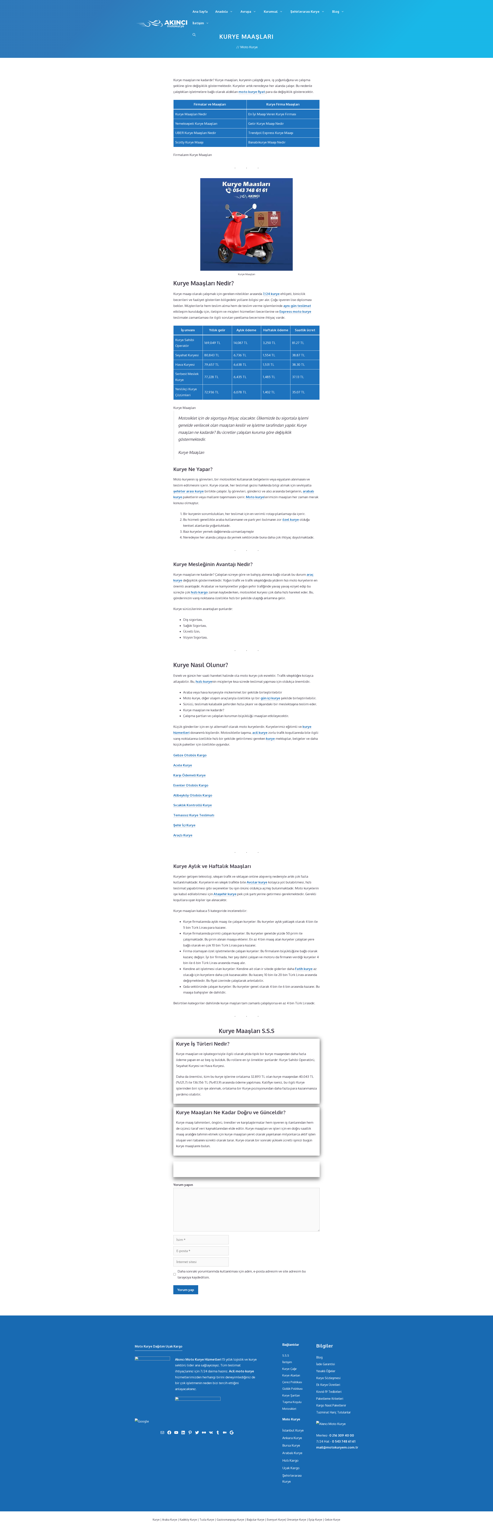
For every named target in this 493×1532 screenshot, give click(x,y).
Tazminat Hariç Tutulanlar (333, 1412)
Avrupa (246, 11)
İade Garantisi (325, 1364)
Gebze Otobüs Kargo (190, 755)
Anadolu (221, 11)
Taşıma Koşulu (292, 1402)
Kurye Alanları (291, 1375)
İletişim (198, 23)
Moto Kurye (249, 47)
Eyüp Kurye (315, 1519)
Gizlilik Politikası (292, 1388)
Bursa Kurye (291, 1445)
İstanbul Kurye (293, 1430)
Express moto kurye (295, 311)
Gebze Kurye (332, 1519)
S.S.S (285, 1355)
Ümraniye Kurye (296, 1519)
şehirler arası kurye (188, 491)
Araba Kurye (169, 1519)
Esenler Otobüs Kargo (190, 785)
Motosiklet (289, 1409)
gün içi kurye (270, 698)
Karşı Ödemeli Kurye (189, 775)
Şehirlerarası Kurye (304, 11)
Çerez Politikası (292, 1382)
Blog (335, 11)
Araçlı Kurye (182, 835)
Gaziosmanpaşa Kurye (230, 1519)
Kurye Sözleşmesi (328, 1378)
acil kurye (259, 733)
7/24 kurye (271, 294)
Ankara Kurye (292, 1438)
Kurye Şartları (291, 1395)
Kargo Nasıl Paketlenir (331, 1405)
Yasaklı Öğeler (325, 1371)
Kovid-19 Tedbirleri (328, 1392)
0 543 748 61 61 (343, 1441)
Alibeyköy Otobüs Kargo (192, 795)
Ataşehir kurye (225, 894)
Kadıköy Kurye (188, 1519)
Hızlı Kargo (290, 1460)
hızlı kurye (204, 681)
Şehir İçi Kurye (184, 825)
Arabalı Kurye (292, 1453)
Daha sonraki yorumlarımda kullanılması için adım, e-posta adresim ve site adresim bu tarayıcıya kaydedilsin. (242, 1274)
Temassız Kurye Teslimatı (193, 815)
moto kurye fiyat (252, 92)
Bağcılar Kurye (255, 1519)
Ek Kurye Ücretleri (328, 1385)
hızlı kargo (199, 592)
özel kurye (290, 519)
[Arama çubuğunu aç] (194, 34)
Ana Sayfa (200, 11)
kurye (270, 739)
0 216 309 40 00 (341, 1435)
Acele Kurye (182, 765)
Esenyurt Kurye (276, 1519)
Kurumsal (271, 11)
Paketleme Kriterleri (329, 1399)
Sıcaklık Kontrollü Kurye (192, 805)
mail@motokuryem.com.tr (337, 1447)
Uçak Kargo (290, 1468)
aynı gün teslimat (297, 306)
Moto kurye (255, 497)
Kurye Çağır (289, 1369)
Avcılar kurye (257, 882)
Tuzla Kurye (207, 1519)
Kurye (156, 1519)
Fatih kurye (304, 969)
